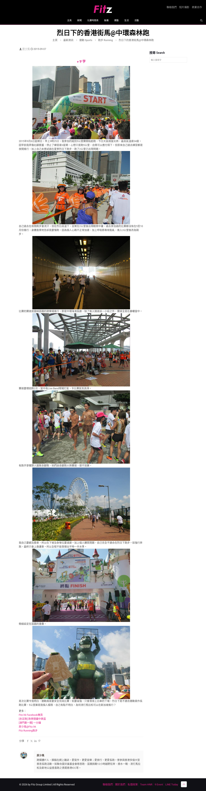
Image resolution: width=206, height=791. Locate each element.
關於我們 (120, 784)
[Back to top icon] (184, 784)
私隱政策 (133, 784)
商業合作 (197, 7)
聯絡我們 (172, 7)
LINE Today (171, 784)
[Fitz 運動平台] (103, 8)
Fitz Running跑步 (28, 730)
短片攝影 (184, 7)
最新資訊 (68, 40)
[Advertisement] (168, 109)
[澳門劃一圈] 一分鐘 (30, 722)
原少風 (26, 48)
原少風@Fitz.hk (27, 726)
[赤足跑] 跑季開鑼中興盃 (32, 718)
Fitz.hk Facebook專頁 (31, 714)
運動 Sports (85, 40)
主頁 (54, 40)
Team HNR (146, 784)
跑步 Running (105, 40)
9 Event (159, 784)
